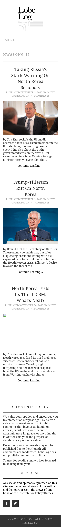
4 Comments (41, 95)
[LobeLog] (30, 18)
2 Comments (41, 308)
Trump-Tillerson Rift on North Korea (30, 188)
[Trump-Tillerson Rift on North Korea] (30, 226)
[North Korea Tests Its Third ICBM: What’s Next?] (30, 331)
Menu (10, 40)
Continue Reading (30, 165)
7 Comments (41, 202)
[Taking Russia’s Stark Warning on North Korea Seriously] (30, 118)
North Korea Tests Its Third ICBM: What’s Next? (30, 294)
